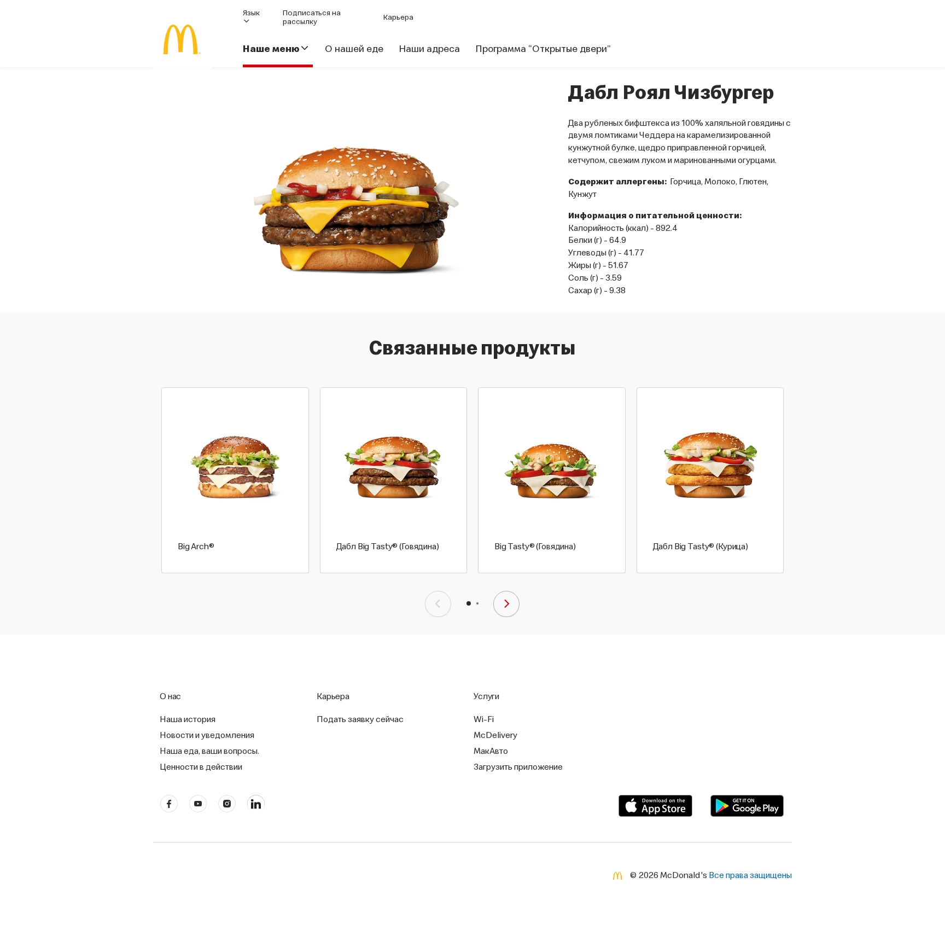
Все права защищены (750, 874)
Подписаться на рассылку (312, 17)
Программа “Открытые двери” (542, 49)
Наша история (187, 718)
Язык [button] (251, 13)
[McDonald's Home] (182, 39)
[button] (469, 603)
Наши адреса (429, 49)
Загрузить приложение (518, 766)
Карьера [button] (333, 695)
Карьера (398, 17)
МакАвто (491, 750)
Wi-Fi (484, 718)
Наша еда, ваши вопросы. (209, 750)
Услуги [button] (486, 695)
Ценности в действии (201, 766)
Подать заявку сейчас (360, 718)
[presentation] (438, 604)
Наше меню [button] (271, 49)
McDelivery (495, 734)
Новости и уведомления (207, 734)
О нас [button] (170, 695)
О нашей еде (354, 49)
